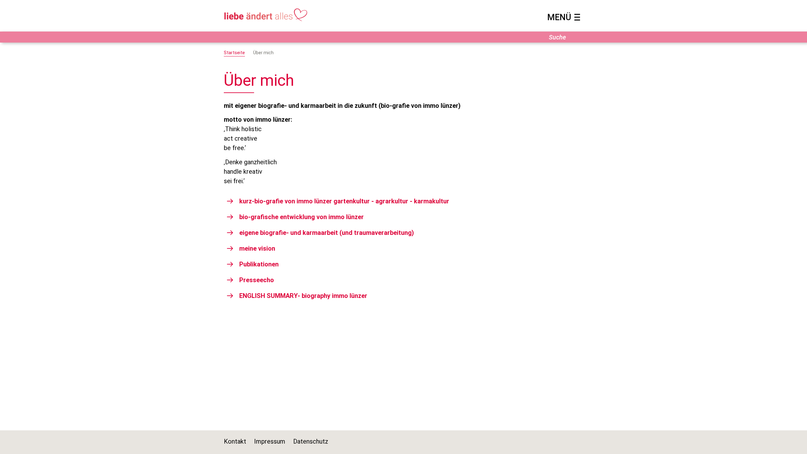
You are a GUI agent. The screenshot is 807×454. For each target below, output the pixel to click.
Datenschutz (310, 441)
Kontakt (235, 441)
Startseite (234, 52)
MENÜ (559, 17)
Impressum (269, 441)
